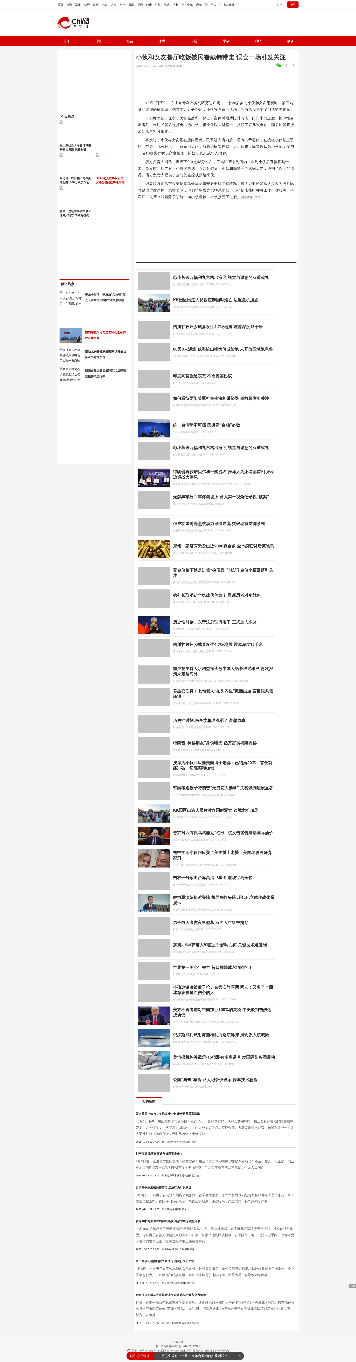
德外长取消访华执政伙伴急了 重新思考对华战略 (217, 595)
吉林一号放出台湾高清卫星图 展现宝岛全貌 (213, 877)
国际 (98, 41)
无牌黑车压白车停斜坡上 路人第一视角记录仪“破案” (221, 496)
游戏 (113, 4)
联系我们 (163, 1350)
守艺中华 (187, 4)
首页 (60, 4)
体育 (162, 41)
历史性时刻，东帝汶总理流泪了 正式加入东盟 (215, 622)
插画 (140, 4)
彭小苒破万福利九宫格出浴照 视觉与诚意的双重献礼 (221, 277)
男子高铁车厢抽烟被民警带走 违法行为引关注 (165, 1261)
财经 (87, 4)
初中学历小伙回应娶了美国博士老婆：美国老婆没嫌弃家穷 (222, 854)
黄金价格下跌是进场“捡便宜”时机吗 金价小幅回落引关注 (223, 572)
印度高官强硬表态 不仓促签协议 (202, 376)
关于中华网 (138, 1350)
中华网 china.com (75, 23)
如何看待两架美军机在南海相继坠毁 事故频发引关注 (221, 398)
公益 (158, 4)
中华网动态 (223, 1350)
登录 (292, 4)
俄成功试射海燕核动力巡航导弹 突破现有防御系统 (219, 523)
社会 (129, 41)
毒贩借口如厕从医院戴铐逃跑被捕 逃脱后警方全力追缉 (171, 1295)
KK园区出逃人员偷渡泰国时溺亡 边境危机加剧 (215, 300)
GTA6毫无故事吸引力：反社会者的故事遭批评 (111, 180)
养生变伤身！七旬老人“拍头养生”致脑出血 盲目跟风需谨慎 (223, 693)
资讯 (69, 4)
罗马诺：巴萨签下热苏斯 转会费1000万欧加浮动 (75, 180)
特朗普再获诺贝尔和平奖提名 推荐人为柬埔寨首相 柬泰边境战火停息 (223, 474)
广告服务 (151, 1350)
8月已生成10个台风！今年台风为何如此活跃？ (193, 1355)
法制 (175, 4)
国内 (65, 41)
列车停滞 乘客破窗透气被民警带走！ (159, 1153)
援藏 (131, 4)
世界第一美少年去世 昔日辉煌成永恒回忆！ (213, 967)
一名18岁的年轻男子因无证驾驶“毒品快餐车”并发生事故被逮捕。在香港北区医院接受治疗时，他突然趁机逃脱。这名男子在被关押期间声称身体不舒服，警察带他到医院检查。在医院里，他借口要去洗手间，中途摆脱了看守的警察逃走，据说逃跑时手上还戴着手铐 (215, 1234)
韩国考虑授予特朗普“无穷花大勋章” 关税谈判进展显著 (223, 787)
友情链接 (210, 1350)
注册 (279, 4)
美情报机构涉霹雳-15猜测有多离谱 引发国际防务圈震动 (224, 1057)
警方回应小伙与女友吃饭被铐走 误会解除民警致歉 (168, 1113)
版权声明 (186, 1350)
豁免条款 (198, 1350)
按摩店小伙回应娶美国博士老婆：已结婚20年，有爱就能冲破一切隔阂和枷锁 (222, 765)
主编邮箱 (178, 1341)
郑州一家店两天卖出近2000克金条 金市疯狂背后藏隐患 (223, 546)
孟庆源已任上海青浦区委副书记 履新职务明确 (75, 147)
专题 (194, 41)
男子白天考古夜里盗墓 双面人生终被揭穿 (210, 922)
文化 (122, 4)
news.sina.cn (173, 65)
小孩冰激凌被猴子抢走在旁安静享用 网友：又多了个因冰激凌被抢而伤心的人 (223, 989)
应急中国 (202, 4)
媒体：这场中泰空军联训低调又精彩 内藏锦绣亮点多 (76, 215)
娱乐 (96, 4)
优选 (167, 4)
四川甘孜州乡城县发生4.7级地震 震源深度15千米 (218, 326)
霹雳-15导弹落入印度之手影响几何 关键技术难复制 (220, 945)
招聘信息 (174, 1350)
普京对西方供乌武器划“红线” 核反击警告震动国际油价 (223, 832)
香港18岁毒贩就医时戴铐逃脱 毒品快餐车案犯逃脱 (168, 1221)
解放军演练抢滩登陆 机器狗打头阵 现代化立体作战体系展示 (223, 899)
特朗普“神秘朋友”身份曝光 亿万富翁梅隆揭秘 (215, 743)
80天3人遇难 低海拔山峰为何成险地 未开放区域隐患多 (223, 349)
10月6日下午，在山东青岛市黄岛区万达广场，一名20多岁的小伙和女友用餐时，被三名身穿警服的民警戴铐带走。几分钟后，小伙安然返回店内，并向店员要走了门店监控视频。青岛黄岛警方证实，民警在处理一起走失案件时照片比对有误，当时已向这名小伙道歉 (215, 1127)
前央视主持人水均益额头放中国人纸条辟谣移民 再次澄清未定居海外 (223, 671)
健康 (149, 4)
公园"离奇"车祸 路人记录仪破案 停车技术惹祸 (215, 1079)
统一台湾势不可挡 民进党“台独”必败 (206, 425)
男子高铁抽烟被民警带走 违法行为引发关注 (163, 1187)
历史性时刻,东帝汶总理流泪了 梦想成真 (209, 720)
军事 (78, 4)
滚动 (290, 41)
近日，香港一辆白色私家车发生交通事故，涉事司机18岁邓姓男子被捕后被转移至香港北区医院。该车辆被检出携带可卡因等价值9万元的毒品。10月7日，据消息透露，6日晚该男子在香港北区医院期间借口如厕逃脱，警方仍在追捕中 (215, 1308)
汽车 (105, 4)
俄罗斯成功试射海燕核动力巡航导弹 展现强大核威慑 (221, 1034)
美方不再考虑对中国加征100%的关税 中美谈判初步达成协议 (222, 1012)
